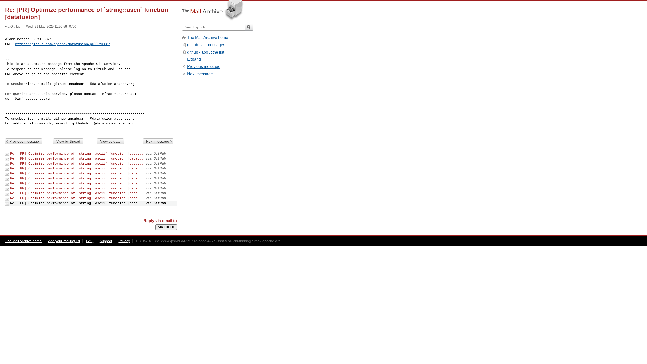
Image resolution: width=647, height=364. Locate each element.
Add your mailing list (64, 241)
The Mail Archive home (207, 37)
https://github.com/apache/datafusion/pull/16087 (62, 44)
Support (106, 241)
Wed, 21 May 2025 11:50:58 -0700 (51, 26)
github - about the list (205, 52)
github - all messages (206, 45)
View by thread (68, 141)
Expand (194, 59)
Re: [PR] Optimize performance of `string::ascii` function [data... (77, 154)
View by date (110, 141)
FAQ (89, 241)
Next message (157, 141)
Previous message (24, 141)
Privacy (124, 241)
